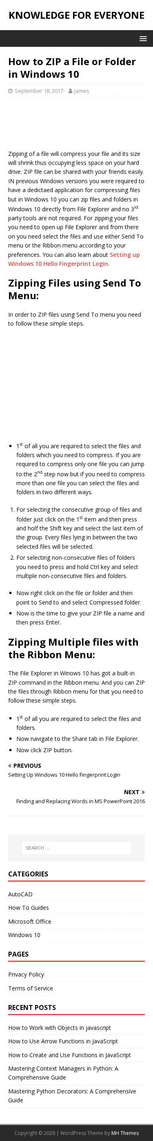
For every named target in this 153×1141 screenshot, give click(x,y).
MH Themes (125, 1133)
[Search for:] (76, 848)
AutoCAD (20, 894)
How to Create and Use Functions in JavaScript (69, 1055)
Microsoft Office (29, 921)
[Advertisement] (76, 126)
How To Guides (28, 907)
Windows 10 (24, 935)
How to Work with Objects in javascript (59, 1027)
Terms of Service (30, 988)
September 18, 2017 (39, 90)
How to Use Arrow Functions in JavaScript (63, 1041)
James (81, 90)
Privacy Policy (26, 974)
